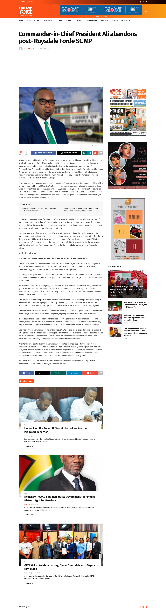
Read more (31, 446)
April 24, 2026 (115, 295)
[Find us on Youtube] (146, 2)
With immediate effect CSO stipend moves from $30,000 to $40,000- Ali (135, 304)
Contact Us (126, 21)
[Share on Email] (95, 153)
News (29, 21)
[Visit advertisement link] (127, 112)
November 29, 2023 (39, 49)
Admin (28, 49)
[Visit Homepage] (26, 11)
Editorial (48, 21)
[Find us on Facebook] (140, 2)
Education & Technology (97, 21)
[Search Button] (146, 21)
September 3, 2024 (130, 310)
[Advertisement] (83, 68)
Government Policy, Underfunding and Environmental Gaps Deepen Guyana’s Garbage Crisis (126, 289)
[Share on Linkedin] (89, 153)
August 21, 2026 (36, 436)
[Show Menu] (146, 11)
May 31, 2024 (128, 338)
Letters (59, 21)
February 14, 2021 (130, 323)
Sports (37, 21)
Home (21, 21)
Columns (78, 21)
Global (69, 21)
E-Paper (114, 21)
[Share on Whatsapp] (84, 153)
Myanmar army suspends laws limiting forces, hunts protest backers (134, 317)
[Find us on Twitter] (143, 2)
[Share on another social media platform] (100, 153)
